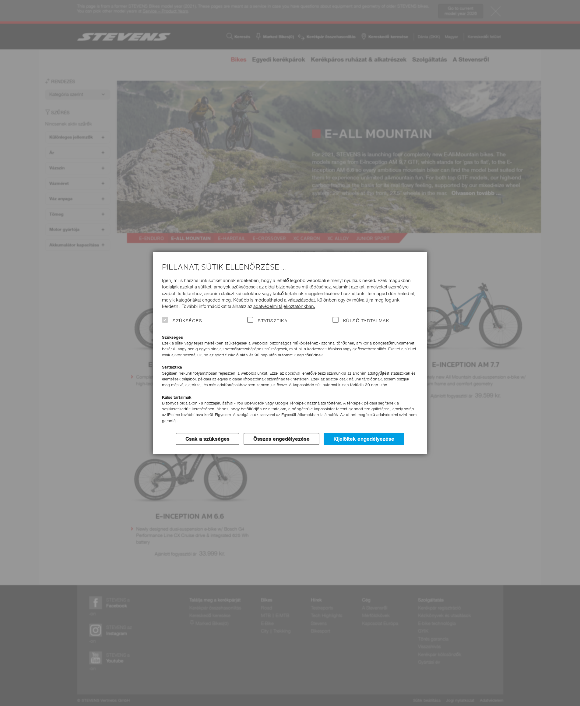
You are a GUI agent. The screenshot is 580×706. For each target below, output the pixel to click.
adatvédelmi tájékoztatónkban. (284, 306)
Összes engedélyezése (281, 439)
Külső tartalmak (366, 320)
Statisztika (272, 320)
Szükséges (187, 320)
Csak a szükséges (207, 439)
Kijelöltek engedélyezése (363, 439)
